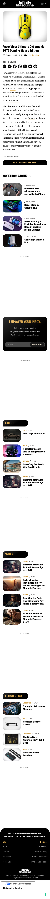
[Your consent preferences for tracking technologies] (45, 894)
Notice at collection (12, 888)
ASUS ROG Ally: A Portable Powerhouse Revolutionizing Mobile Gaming (35, 225)
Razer (13, 88)
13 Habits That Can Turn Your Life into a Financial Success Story (33, 618)
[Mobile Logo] (25, 3)
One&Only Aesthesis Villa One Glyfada (33, 465)
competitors (13, 100)
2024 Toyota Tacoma (33, 434)
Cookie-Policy (41, 846)
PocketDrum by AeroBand (31, 754)
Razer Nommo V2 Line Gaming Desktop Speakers (34, 452)
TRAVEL (26, 461)
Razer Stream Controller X (31, 206)
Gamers (31, 118)
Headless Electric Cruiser (32, 723)
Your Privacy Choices (20, 883)
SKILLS (25, 476)
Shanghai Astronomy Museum (34, 707)
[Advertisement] (25, 283)
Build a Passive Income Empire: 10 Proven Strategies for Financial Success (34, 584)
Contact (6, 852)
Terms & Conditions (38, 862)
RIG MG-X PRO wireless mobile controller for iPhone (34, 191)
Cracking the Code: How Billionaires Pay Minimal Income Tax (33, 601)
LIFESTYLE (27, 703)
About (5, 846)
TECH (25, 445)
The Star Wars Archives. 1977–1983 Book (33, 740)
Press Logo (8, 862)
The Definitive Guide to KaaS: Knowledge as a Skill (33, 483)
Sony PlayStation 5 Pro (34, 241)
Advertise (7, 857)
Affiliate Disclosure (39, 857)
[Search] (46, 4)
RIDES (25, 430)
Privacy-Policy (41, 852)
